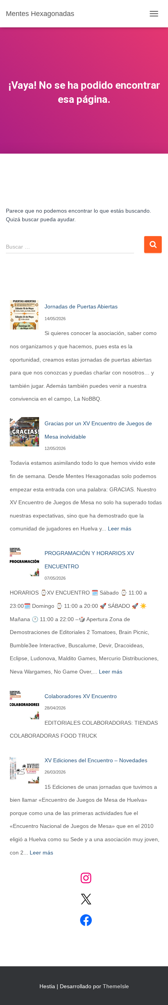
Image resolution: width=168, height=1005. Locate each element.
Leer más (119, 528)
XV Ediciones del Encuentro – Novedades (96, 760)
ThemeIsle (116, 986)
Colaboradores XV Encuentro (81, 696)
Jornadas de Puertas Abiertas (81, 306)
